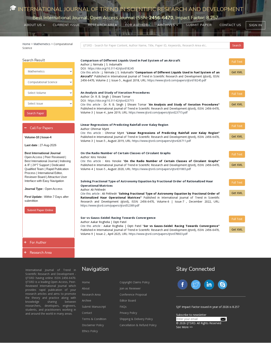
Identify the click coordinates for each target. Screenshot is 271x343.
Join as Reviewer (130, 288)
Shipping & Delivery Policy (136, 319)
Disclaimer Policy (93, 325)
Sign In (255, 25)
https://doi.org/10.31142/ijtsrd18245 (110, 68)
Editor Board (128, 300)
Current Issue (66, 25)
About (86, 288)
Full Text (237, 61)
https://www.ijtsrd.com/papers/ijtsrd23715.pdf (158, 112)
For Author (136, 25)
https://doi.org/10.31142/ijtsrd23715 (110, 100)
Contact (87, 313)
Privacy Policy (128, 313)
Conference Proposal (133, 294)
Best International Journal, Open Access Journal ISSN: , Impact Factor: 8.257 (125, 17)
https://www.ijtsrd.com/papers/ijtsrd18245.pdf (176, 80)
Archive (86, 300)
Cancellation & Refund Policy (138, 325)
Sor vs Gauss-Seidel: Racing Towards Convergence (118, 218)
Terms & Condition (94, 319)
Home (26, 44)
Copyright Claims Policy (135, 282)
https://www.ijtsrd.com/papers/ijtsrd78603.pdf (158, 234)
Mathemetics (42, 44)
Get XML (237, 72)
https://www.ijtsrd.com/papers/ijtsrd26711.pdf (161, 141)
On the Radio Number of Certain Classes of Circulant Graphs (126, 153)
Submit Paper (199, 25)
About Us (33, 25)
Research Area (102, 25)
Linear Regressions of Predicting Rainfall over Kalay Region (124, 125)
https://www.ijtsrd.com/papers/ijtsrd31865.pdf (161, 169)
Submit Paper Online (40, 210)
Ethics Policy (90, 331)
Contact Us (230, 25)
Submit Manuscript (94, 306)
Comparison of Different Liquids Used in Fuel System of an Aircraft (130, 60)
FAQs (123, 306)
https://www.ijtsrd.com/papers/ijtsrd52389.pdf (110, 205)
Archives (167, 25)
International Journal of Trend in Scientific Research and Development (130, 9)
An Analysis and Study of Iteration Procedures (115, 92)
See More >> (184, 327)
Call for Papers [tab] (41, 128)
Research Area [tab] (41, 252)
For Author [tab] (38, 242)
